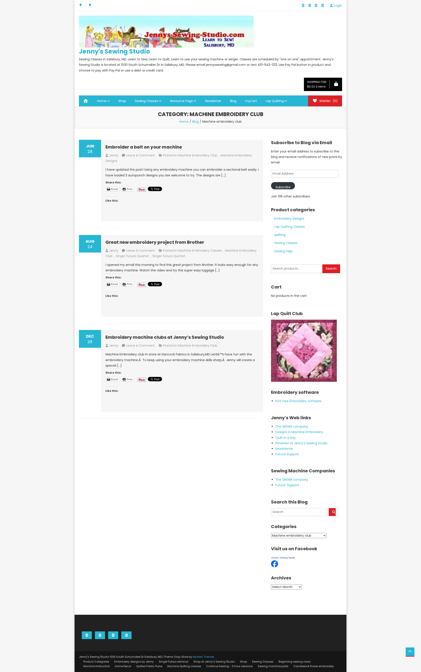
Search (331, 268)
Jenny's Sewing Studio (114, 51)
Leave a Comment (140, 155)
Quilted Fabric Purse (149, 666)
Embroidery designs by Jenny (134, 661)
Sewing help (283, 251)
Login (338, 5)
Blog (233, 101)
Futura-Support (287, 454)
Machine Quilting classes (184, 666)
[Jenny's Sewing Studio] (274, 563)
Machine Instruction (96, 666)
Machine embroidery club (197, 155)
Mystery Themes (203, 657)
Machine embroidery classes (200, 250)
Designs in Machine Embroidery (299, 432)
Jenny (113, 155)
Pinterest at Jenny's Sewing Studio (301, 443)
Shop (122, 101)
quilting (279, 235)
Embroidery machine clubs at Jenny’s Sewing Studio (164, 337)
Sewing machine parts (273, 666)
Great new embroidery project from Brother (154, 242)
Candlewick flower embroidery (313, 666)
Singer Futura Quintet (168, 256)
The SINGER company (291, 426)
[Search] (332, 512)
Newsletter (213, 101)
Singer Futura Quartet (132, 256)
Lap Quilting (275, 101)
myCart (251, 101)
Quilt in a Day (285, 437)
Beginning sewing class (294, 661)
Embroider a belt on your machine (143, 147)
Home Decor (123, 666)
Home (101, 101)
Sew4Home (284, 448)
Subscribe (283, 187)
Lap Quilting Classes (289, 226)
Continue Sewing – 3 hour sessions (229, 666)
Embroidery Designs (289, 218)
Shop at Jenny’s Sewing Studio (214, 661)
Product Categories (96, 661)
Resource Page (181, 101)
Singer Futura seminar (173, 661)
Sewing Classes (146, 101)
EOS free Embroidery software (298, 401)
